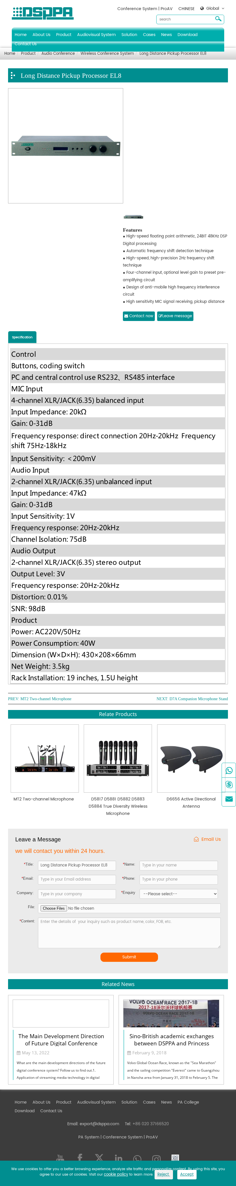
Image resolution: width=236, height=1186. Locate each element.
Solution (129, 34)
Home (21, 34)
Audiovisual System (96, 34)
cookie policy (116, 1175)
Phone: (128, 878)
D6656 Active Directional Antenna (191, 803)
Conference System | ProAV (145, 8)
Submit (129, 957)
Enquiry (128, 892)
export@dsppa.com (99, 1124)
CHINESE (186, 8)
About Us (41, 34)
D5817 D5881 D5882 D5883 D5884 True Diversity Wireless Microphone (118, 806)
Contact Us (26, 44)
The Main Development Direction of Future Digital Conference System (61, 1039)
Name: (129, 864)
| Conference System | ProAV (128, 1137)
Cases (149, 34)
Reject (163, 1175)
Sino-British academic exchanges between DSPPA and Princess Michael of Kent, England (172, 1039)
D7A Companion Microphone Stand (199, 699)
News (166, 34)
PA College (188, 1102)
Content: (27, 921)
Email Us (211, 839)
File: (31, 907)
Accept (187, 1175)
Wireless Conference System (107, 54)
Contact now (140, 316)
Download (187, 34)
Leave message (177, 316)
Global (212, 9)
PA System (88, 1137)
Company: (25, 893)
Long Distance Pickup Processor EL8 (173, 54)
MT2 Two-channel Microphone (45, 699)
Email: (28, 878)
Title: (29, 864)
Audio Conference (58, 54)
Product (63, 34)
